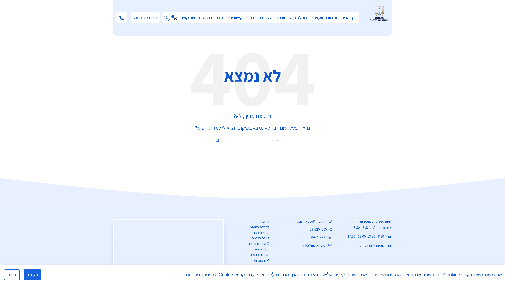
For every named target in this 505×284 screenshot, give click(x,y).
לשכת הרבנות (260, 238)
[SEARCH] (217, 140)
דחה (11, 274)
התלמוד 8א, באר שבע (145, 18)
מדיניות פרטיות (259, 254)
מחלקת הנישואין (259, 227)
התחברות (260, 260)
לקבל (32, 274)
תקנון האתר (261, 249)
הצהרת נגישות (257, 243)
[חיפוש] (167, 18)
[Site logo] (379, 13)
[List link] (303, 221)
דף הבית (263, 221)
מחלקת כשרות (259, 232)
